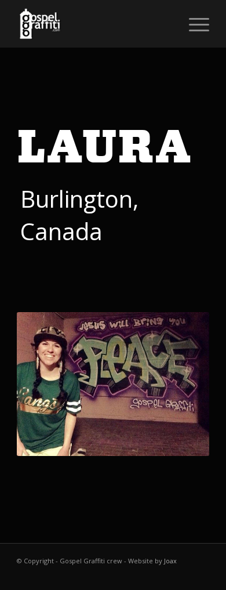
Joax (170, 560)
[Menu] (193, 24)
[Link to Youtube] (183, 575)
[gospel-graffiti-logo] (93, 24)
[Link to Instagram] (200, 575)
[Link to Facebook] (165, 575)
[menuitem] (193, 24)
